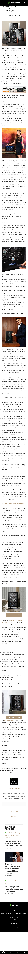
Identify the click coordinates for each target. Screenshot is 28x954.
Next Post (14, 816)
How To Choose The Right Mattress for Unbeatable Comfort (13, 843)
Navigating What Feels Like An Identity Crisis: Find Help (14, 889)
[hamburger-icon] (2, 2)
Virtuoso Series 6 (9, 720)
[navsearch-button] (25, 2)
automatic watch (16, 520)
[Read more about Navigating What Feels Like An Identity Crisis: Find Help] (14, 882)
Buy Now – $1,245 (14, 615)
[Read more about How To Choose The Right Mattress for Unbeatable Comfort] (14, 835)
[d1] (23, 503)
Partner (15, 18)
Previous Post (14, 811)
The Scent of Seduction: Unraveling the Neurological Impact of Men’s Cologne (14, 868)
